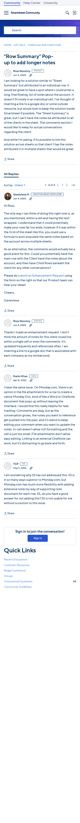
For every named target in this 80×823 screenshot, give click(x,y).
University (50, 3)
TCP (15, 464)
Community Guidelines (18, 587)
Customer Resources (17, 565)
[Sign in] (74, 13)
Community (12, 3)
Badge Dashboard (14, 570)
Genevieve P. (21, 194)
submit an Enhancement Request (41, 275)
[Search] (67, 13)
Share (9, 159)
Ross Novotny (21, 71)
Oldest (19, 185)
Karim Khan (20, 376)
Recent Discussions (15, 559)
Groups (8, 576)
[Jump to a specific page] (73, 185)
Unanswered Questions (40, 581)
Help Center (32, 3)
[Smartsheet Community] (25, 13)
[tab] (11, 174)
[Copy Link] (30, 75)
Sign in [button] (38, 538)
